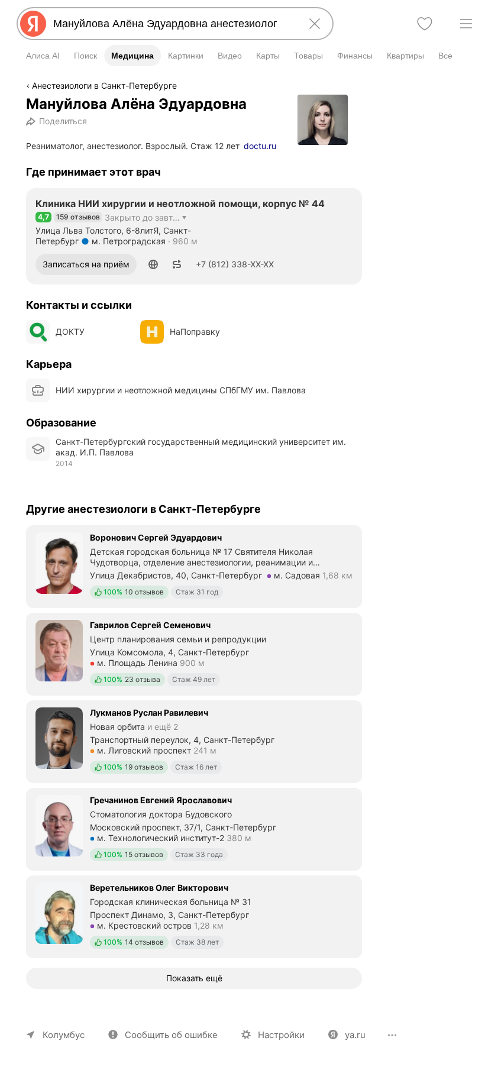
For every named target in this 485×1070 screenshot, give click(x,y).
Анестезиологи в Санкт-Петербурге (104, 85)
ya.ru (355, 1034)
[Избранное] (425, 24)
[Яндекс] (33, 24)
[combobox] (172, 23)
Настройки (281, 1034)
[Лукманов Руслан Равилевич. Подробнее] (194, 740)
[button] (153, 264)
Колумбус (64, 1034)
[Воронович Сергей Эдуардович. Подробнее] (194, 565)
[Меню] (466, 23)
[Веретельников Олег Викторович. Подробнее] (194, 915)
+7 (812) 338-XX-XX (235, 264)
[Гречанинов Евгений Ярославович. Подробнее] (194, 828)
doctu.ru (260, 146)
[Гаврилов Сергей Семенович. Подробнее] (194, 653)
